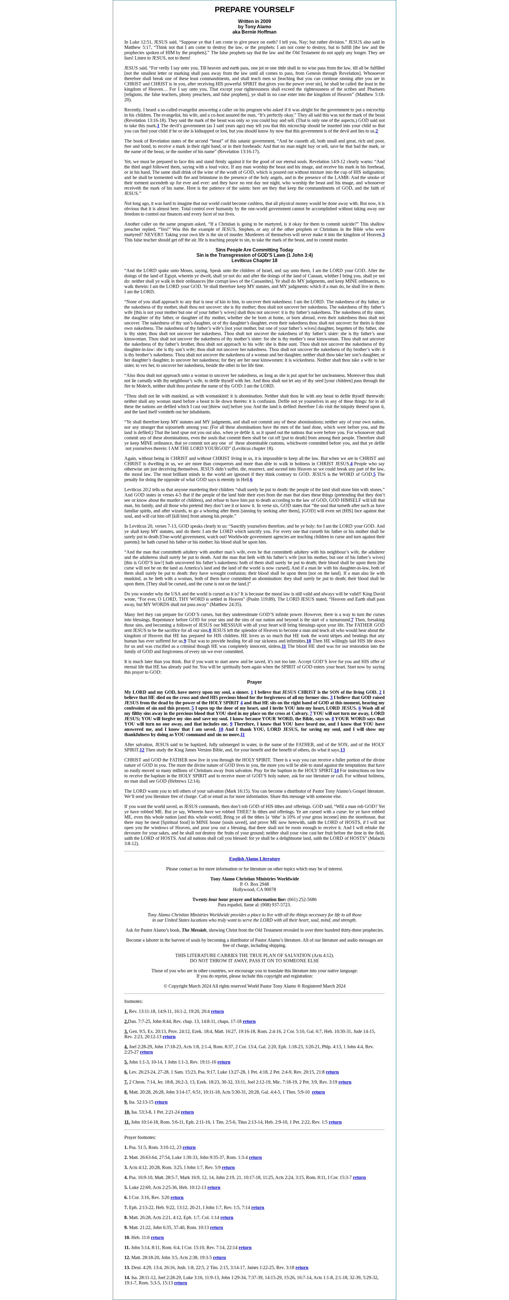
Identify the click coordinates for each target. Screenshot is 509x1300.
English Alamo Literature (254, 858)
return (217, 1011)
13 (342, 749)
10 (221, 729)
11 (242, 734)
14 (336, 770)
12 (142, 749)
